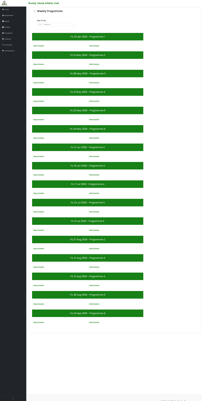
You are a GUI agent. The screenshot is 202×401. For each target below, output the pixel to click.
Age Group (41, 20)
